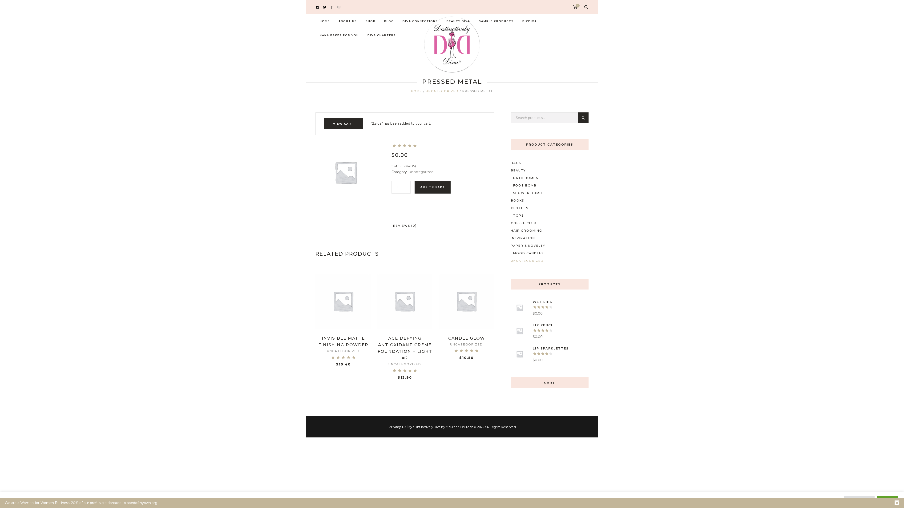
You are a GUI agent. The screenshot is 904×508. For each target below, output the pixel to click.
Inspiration (523, 238)
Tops (518, 215)
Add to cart (432, 187)
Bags (516, 163)
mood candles (528, 253)
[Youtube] (339, 7)
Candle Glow (466, 338)
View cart (343, 123)
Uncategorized (442, 91)
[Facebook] (332, 7)
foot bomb (525, 185)
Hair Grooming (526, 230)
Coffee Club (524, 223)
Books (517, 200)
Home (416, 91)
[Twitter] (324, 7)
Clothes (519, 208)
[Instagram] (317, 7)
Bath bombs (525, 178)
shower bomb (527, 193)
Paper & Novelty (528, 245)
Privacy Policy (400, 427)
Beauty (518, 170)
